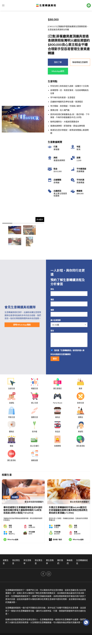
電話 (52, 299)
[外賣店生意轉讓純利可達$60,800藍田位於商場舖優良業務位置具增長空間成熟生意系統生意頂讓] (68, 491)
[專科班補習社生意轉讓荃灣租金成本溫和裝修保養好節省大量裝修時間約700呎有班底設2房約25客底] (23, 491)
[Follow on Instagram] (48, 573)
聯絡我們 (69, 561)
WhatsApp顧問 (58, 71)
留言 (52, 331)
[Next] (90, 513)
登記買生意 (16, 561)
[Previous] (2, 513)
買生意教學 (27, 561)
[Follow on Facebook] (43, 573)
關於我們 (60, 561)
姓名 (52, 289)
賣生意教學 (50, 561)
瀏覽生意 (6, 561)
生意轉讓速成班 (82, 561)
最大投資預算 (56, 320)
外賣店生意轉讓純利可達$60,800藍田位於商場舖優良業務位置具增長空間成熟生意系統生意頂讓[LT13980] (68, 510)
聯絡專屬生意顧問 (80, 62)
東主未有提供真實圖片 (34, 502)
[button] (41, 119)
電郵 (52, 310)
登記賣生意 (38, 561)
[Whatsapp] (86, 622)
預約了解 (58, 62)
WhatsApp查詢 (12, 539)
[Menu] (3, 5)
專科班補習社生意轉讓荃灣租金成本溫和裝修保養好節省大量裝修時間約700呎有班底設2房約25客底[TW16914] (22, 510)
